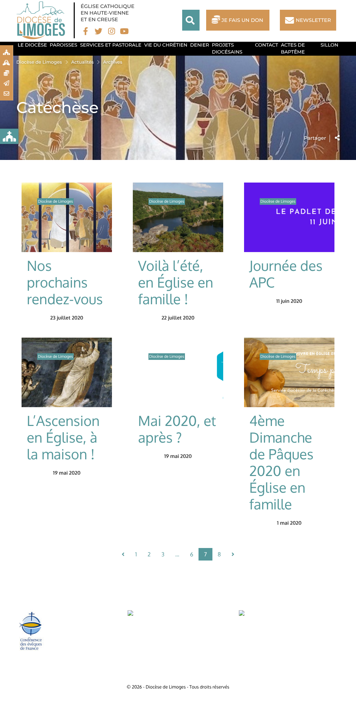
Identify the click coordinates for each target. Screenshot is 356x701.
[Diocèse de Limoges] (42, 20)
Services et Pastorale (110, 45)
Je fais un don (242, 20)
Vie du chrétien (165, 45)
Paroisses (63, 45)
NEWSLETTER (313, 20)
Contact (266, 45)
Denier (199, 45)
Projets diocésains (227, 48)
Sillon (329, 45)
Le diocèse (32, 45)
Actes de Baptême (293, 48)
